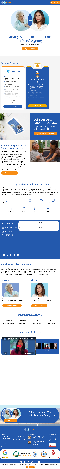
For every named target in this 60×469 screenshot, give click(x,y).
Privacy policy (31, 467)
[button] (30, 48)
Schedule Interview (12, 305)
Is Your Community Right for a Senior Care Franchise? (38, 442)
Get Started (13, 106)
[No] (58, 465)
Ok (26, 467)
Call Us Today (39, 305)
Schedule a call (9, 173)
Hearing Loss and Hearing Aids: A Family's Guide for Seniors (39, 437)
